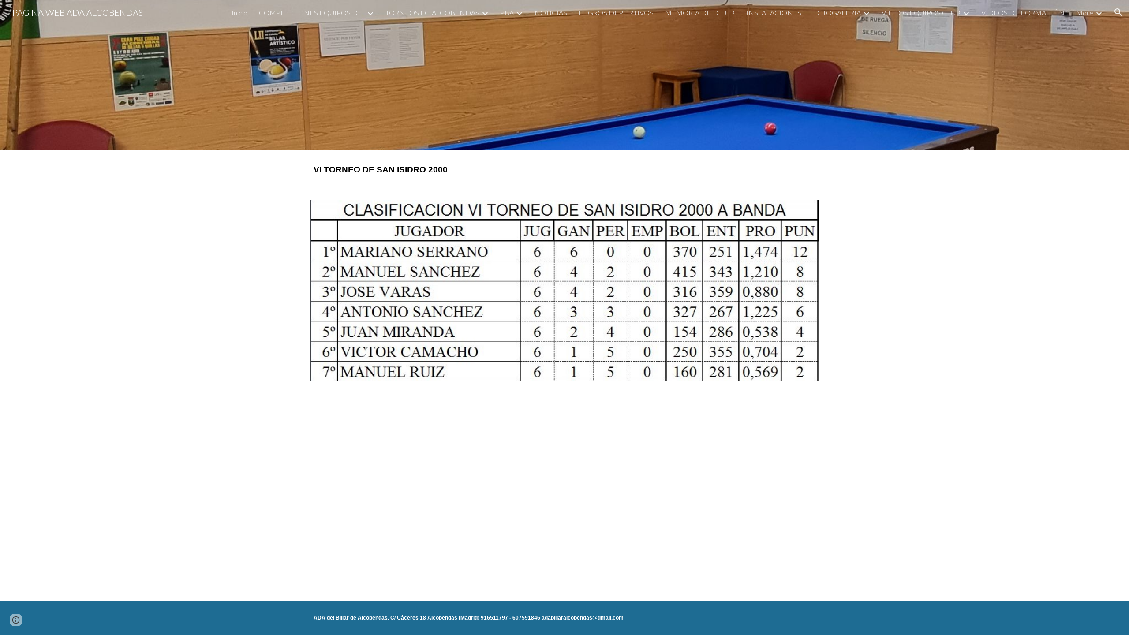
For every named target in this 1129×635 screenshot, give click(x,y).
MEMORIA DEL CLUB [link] (700, 12)
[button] (1118, 12)
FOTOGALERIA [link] (837, 12)
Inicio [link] (239, 12)
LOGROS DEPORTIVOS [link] (616, 12)
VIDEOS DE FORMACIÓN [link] (1023, 12)
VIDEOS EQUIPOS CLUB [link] (921, 12)
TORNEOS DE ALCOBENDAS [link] (432, 12)
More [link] (1084, 12)
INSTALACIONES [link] (773, 12)
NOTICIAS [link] (551, 12)
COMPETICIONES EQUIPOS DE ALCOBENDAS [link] (312, 12)
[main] (564, 170)
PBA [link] (507, 12)
